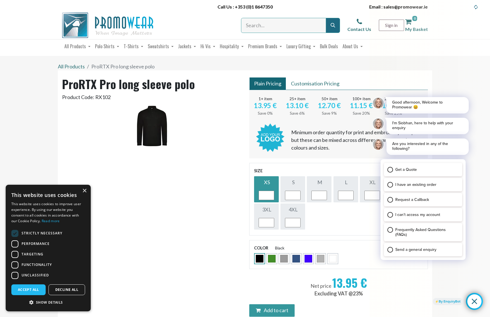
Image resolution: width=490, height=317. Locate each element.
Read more (51, 221)
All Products (71, 66)
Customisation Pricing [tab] (315, 83)
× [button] (84, 191)
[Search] (333, 25)
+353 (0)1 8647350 (254, 6)
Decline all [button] (66, 289)
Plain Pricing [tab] (267, 83)
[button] (48, 302)
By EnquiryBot (450, 301)
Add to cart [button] (275, 310)
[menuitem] (77, 46)
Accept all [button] (28, 289)
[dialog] (48, 248)
